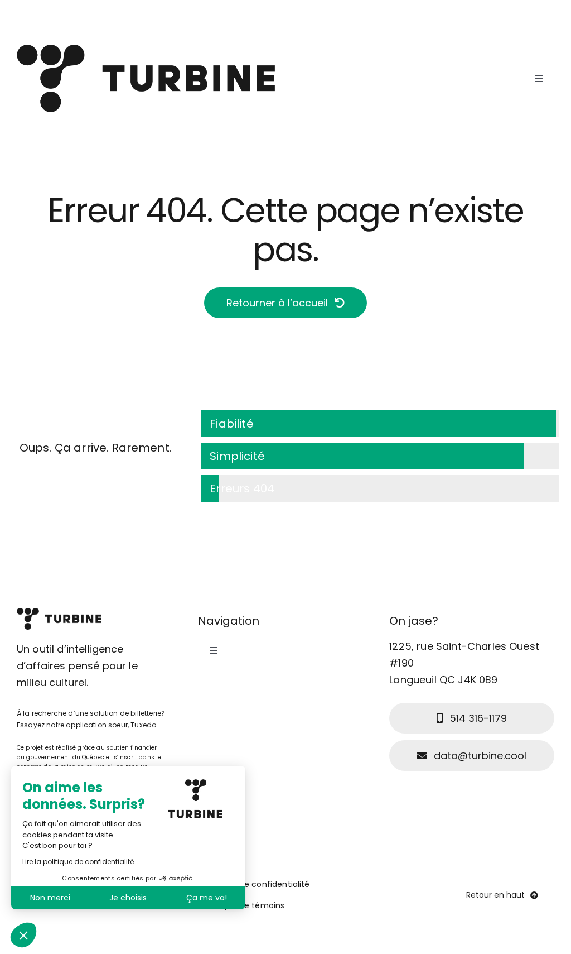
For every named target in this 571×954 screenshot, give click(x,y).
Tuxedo (143, 725)
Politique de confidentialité (256, 884)
